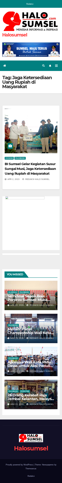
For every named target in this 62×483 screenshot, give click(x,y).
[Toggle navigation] (56, 66)
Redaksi (29, 4)
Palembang (20, 158)
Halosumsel (14, 35)
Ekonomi (9, 158)
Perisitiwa (24, 391)
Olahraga (12, 292)
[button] (43, 65)
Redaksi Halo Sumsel (37, 179)
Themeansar (30, 468)
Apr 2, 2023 (14, 179)
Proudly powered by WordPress (20, 465)
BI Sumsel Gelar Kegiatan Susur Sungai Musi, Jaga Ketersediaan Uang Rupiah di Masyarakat (30, 169)
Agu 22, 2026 (17, 305)
